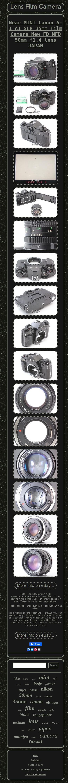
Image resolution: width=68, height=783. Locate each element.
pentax (50, 683)
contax (48, 696)
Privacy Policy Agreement (35, 769)
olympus (52, 702)
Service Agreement (35, 774)
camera (49, 735)
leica (17, 678)
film (30, 708)
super (22, 690)
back (34, 679)
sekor (34, 737)
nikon (47, 689)
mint (44, 677)
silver (38, 696)
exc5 (45, 723)
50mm (25, 695)
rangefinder (42, 715)
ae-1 (55, 678)
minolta (42, 710)
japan (45, 728)
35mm (20, 701)
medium (19, 723)
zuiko (52, 710)
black (24, 714)
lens (33, 721)
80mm (33, 690)
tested (18, 685)
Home (35, 755)
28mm (19, 711)
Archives (35, 760)
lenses (31, 730)
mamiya (21, 736)
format (35, 741)
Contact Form (35, 765)
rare (25, 678)
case (22, 730)
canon (36, 701)
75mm (54, 723)
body (38, 683)
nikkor (27, 684)
